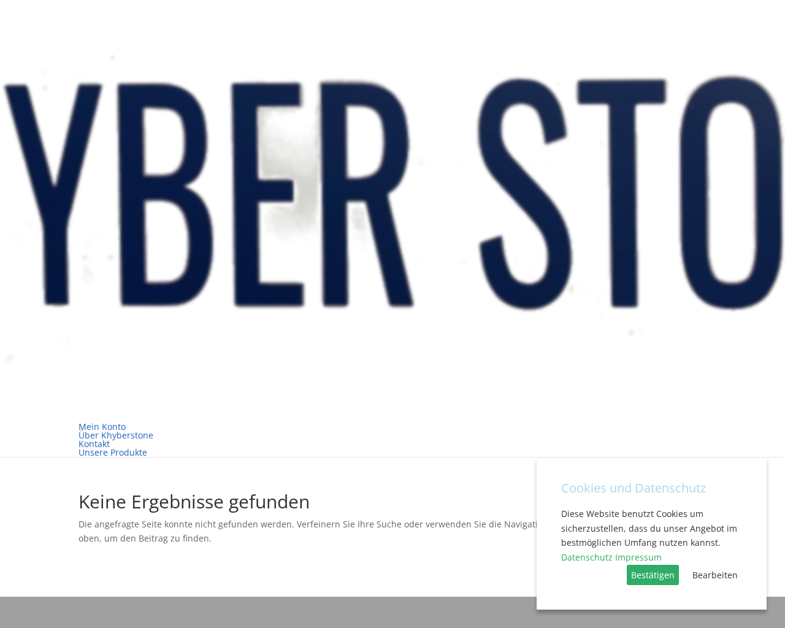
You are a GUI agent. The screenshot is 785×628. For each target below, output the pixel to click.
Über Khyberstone (115, 435)
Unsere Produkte (112, 452)
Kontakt (94, 444)
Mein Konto (102, 426)
